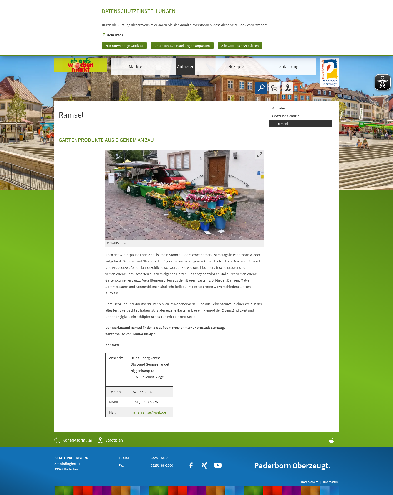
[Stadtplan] (287, 88)
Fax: (122, 465)
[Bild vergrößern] (184, 195)
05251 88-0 (159, 457)
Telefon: (125, 457)
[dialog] (196, 28)
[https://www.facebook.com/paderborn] (191, 465)
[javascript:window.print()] (327, 441)
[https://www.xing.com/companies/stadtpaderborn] (204, 465)
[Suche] (261, 88)
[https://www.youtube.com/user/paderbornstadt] (218, 465)
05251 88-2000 (161, 465)
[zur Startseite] (80, 66)
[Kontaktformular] (274, 88)
